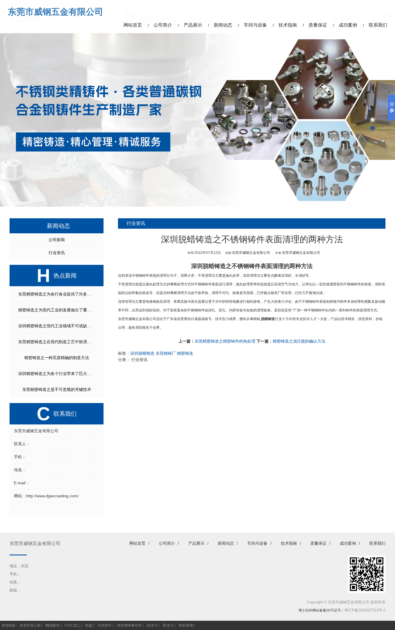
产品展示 (196, 543)
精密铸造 (185, 353)
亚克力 (168, 625)
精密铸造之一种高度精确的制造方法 (56, 358)
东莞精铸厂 (166, 353)
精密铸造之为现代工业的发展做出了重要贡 (56, 310)
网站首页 (137, 543)
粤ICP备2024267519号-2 (364, 610)
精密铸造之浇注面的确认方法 (299, 341)
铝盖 (89, 625)
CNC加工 (72, 625)
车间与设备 (257, 543)
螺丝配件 (53, 625)
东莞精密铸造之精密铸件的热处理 (225, 341)
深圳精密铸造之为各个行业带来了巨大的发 (56, 374)
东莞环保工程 (30, 625)
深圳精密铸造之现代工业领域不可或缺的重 (56, 326)
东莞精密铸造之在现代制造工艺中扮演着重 (56, 342)
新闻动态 (226, 543)
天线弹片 (105, 625)
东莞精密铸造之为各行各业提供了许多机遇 (56, 294)
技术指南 (289, 543)
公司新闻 (57, 240)
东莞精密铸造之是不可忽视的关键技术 (56, 389)
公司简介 (167, 543)
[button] (372, 120)
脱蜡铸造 (268, 319)
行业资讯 (57, 253)
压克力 (152, 625)
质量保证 (318, 543)
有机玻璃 (186, 625)
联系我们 (377, 543)
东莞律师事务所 (129, 625)
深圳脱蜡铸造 (208, 266)
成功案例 (348, 543)
